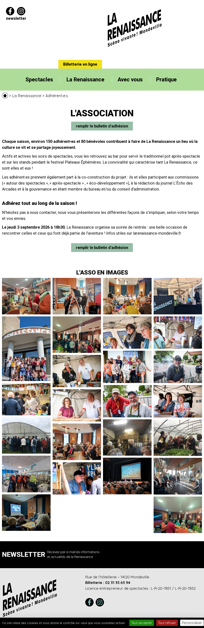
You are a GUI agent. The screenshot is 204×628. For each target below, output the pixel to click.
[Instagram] (21, 11)
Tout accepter (141, 623)
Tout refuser (167, 623)
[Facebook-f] (10, 11)
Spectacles (39, 79)
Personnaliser (192, 623)
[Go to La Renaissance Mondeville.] (5, 95)
